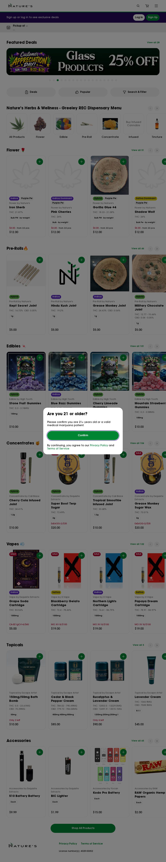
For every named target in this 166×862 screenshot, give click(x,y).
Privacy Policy (99, 445)
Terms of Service (58, 449)
